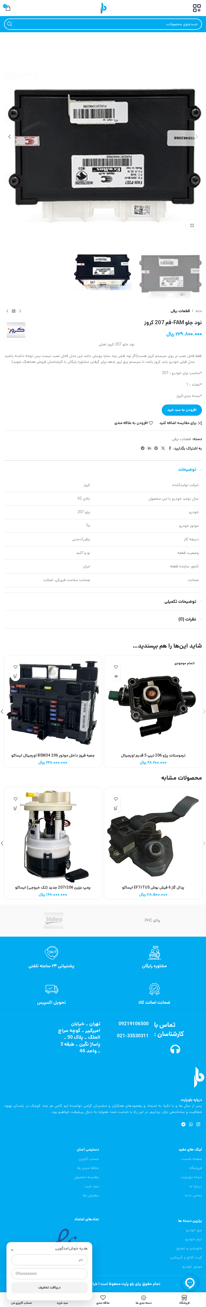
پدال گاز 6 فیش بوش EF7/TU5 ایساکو (153, 887)
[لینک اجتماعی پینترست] (156, 448)
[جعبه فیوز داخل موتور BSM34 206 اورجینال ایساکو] (53, 704)
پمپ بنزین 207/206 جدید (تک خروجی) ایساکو (53, 887)
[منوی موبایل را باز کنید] (197, 8)
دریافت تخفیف (49, 1287)
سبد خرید (91, 1186)
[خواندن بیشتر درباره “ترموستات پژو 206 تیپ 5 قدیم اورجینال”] (115, 676)
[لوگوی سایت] (103, 7)
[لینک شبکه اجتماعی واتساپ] (190, 1124)
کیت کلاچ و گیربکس (186, 1257)
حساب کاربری (89, 1159)
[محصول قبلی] (20, 311)
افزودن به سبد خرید (182, 409)
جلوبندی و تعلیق (189, 1248)
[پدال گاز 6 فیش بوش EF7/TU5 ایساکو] (153, 836)
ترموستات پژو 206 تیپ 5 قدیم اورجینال (153, 755)
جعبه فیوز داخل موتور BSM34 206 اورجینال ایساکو (53, 755)
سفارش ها (91, 1195)
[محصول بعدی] (7, 311)
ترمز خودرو (193, 1239)
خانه (199, 311)
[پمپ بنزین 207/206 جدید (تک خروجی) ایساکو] (53, 836)
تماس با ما (193, 1195)
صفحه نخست (191, 1159)
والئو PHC (152, 920)
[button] (196, 136)
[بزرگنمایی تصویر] (192, 226)
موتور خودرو (192, 1266)
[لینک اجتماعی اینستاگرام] (198, 1124)
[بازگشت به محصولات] (13, 311)
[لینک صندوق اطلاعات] (154, 957)
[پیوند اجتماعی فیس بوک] (170, 448)
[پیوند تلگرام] (142, 448)
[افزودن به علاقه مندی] (115, 667)
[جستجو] (9, 24)
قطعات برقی (180, 311)
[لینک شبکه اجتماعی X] (163, 448)
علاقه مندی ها (88, 1168)
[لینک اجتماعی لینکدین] (149, 448)
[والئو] (53, 920)
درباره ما (195, 1186)
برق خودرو (194, 1230)
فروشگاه (195, 1168)
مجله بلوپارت (191, 1177)
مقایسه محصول (86, 1177)
